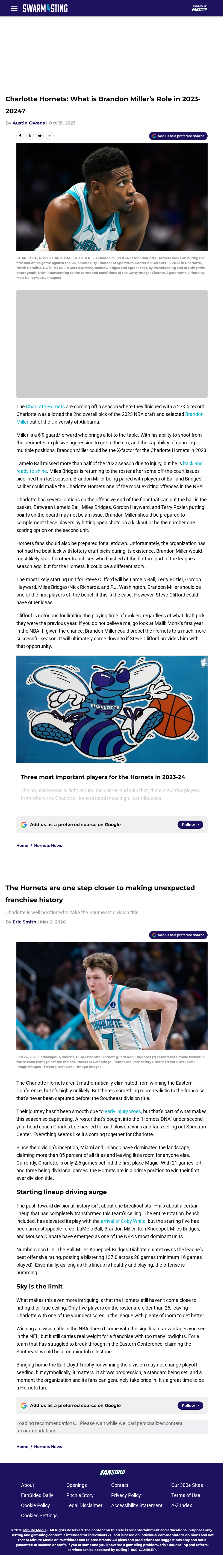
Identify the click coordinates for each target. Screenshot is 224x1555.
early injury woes (123, 1111)
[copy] (50, 136)
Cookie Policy (35, 1505)
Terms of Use (185, 1495)
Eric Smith (24, 922)
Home (22, 845)
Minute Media (34, 1530)
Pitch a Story (80, 1495)
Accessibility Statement (137, 1505)
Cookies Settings (39, 1515)
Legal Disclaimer (84, 1505)
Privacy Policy (126, 1495)
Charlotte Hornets (45, 406)
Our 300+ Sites (187, 1485)
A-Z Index (181, 1505)
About (27, 1485)
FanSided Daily (37, 1495)
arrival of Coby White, (124, 1221)
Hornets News (48, 845)
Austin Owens (29, 123)
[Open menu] (14, 8)
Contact (119, 1485)
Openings (76, 1485)
